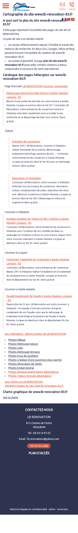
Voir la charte (10, 397)
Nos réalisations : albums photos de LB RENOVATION (35, 333)
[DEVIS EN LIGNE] (62, 7)
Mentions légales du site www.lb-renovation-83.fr (34, 385)
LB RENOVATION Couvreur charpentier (45, 86)
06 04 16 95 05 (42, 433)
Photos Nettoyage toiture (23, 343)
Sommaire (62, 509)
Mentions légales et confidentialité (28, 509)
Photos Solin (15, 347)
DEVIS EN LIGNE (39, 446)
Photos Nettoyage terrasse (24, 351)
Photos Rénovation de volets (25, 363)
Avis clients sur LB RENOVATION (24, 381)
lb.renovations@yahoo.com (43, 438)
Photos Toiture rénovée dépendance (29, 375)
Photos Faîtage (17, 339)
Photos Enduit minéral (21, 367)
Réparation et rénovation (26, 178)
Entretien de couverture (26, 141)
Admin (52, 509)
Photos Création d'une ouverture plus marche (35, 359)
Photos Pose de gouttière (23, 355)
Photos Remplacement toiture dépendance (33, 371)
